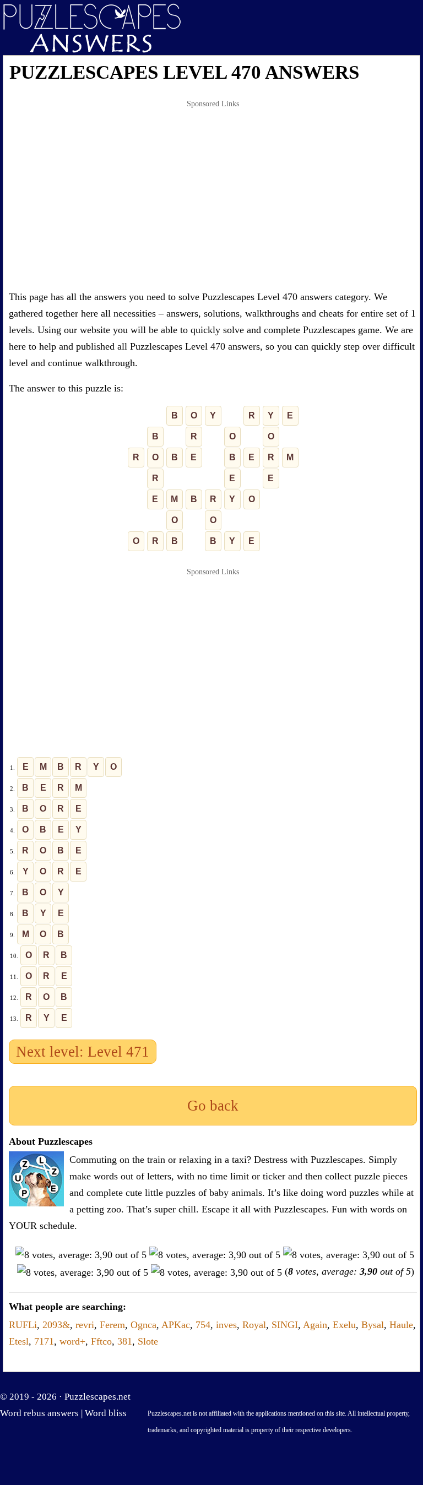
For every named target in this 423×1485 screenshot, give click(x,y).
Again (315, 1324)
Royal (254, 1324)
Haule (401, 1324)
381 (124, 1341)
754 (203, 1324)
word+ (72, 1341)
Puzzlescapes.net (97, 1396)
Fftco (101, 1341)
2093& (56, 1324)
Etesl (19, 1341)
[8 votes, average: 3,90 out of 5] (81, 1255)
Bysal (372, 1324)
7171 (44, 1341)
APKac (175, 1324)
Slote (148, 1341)
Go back (212, 1105)
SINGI (285, 1324)
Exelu (344, 1324)
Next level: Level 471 (82, 1051)
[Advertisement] (213, 195)
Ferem (112, 1324)
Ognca (143, 1324)
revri (84, 1324)
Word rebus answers (39, 1413)
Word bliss (106, 1413)
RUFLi (23, 1324)
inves (226, 1324)
